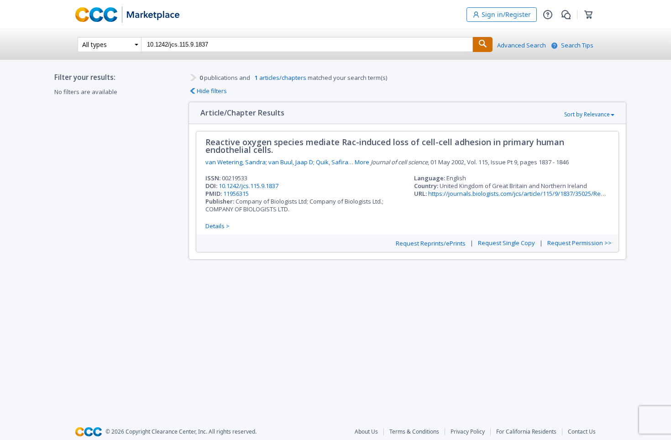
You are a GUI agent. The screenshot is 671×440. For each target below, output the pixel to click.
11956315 (236, 193)
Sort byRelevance (587, 114)
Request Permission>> (579, 243)
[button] (547, 14)
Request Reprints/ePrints (431, 243)
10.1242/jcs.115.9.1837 (248, 186)
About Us (366, 431)
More (362, 162)
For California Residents (526, 431)
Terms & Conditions (414, 431)
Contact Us (582, 431)
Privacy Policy (468, 431)
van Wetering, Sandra (235, 162)
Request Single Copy (506, 243)
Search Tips (577, 45)
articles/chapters (280, 77)
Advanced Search (521, 45)
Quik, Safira (332, 162)
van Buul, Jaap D (290, 162)
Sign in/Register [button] (506, 14)
